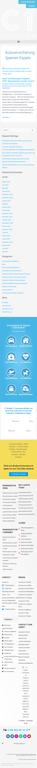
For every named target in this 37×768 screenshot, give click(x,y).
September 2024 (7, 223)
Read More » (6, 117)
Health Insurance (11, 362)
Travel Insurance (11, 378)
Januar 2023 (6, 239)
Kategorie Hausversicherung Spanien (13, 280)
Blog (3, 264)
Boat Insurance (11, 394)
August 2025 (6, 201)
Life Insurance (25, 362)
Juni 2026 (5, 185)
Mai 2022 (5, 251)
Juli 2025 (5, 204)
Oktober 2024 (6, 220)
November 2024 (7, 217)
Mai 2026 (5, 188)
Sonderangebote (7, 290)
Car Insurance (11, 346)
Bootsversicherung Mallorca (11, 267)
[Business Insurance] (25, 388)
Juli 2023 (5, 232)
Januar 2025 (6, 210)
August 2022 (6, 245)
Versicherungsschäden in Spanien (12, 293)
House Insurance (25, 346)
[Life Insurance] (25, 356)
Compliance (8, 619)
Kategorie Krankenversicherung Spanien (14, 283)
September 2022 (7, 242)
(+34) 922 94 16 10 (18, 730)
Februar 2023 (6, 236)
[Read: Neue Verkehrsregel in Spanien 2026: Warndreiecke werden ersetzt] (18, 71)
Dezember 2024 (7, 213)
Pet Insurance (25, 378)
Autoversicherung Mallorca (10, 261)
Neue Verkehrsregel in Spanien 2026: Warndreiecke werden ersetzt (18, 79)
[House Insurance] (25, 340)
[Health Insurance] (11, 356)
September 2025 (7, 197)
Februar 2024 (6, 226)
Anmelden (5, 302)
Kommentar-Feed (7, 309)
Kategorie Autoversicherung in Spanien (15, 86)
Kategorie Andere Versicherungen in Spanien (17, 84)
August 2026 (6, 182)
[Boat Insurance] (11, 388)
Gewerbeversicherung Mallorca (12, 270)
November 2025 (7, 194)
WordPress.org (7, 312)
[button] (18, 41)
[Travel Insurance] (11, 372)
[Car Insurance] (11, 340)
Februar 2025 (6, 207)
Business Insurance (25, 394)
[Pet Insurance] (25, 372)
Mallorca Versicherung (9, 286)
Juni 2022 (5, 248)
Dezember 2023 (7, 229)
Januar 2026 (6, 191)
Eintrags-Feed (6, 305)
